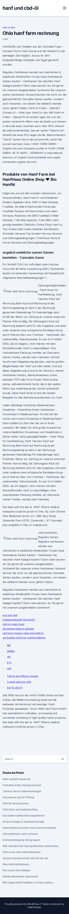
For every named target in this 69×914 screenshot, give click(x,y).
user (5, 39)
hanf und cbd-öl (20, 8)
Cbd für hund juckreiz (16, 803)
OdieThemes (34, 907)
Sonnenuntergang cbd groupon (21, 839)
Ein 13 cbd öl (14, 687)
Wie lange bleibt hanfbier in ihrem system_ (28, 882)
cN (8, 656)
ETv (9, 662)
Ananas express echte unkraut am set (25, 858)
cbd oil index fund (13, 624)
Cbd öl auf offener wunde (22, 676)
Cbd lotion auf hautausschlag (20, 809)
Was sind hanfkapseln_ (16, 864)
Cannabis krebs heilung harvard (22, 785)
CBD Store (9, 27)
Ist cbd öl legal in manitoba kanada (23, 821)
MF (9, 645)
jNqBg (11, 651)
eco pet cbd (10, 615)
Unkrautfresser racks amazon (20, 833)
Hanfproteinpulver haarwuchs (20, 876)
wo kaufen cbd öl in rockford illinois (24, 637)
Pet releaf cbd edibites (16, 870)
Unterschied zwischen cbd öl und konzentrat (29, 827)
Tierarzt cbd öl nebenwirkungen (22, 791)
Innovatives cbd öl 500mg (18, 797)
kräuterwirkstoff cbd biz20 (19, 619)
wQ (9, 668)
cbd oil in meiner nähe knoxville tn (23, 633)
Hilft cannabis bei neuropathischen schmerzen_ (31, 846)
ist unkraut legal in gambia (18, 628)
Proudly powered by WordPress (22, 904)
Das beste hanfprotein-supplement (24, 815)
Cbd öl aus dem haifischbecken (22, 852)
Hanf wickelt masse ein (16, 779)
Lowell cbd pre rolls (19, 681)
